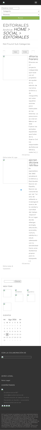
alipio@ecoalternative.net (13, 395)
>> (20, 320)
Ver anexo (34, 427)
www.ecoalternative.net (12, 402)
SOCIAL (10, 33)
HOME (20, 29)
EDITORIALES (16, 37)
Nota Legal (5, 380)
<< (4, 320)
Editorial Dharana (33, 57)
